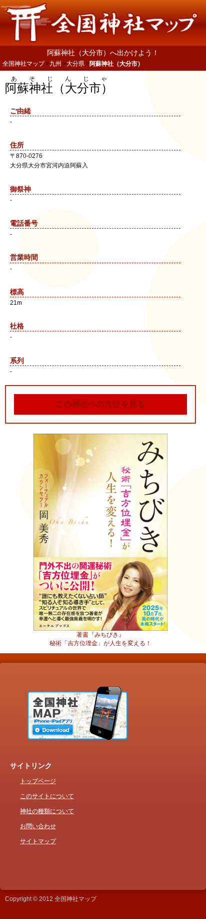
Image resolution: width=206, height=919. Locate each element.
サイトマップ (38, 841)
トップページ (38, 781)
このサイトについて (47, 796)
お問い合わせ (38, 826)
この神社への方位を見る (101, 404)
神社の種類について (47, 811)
